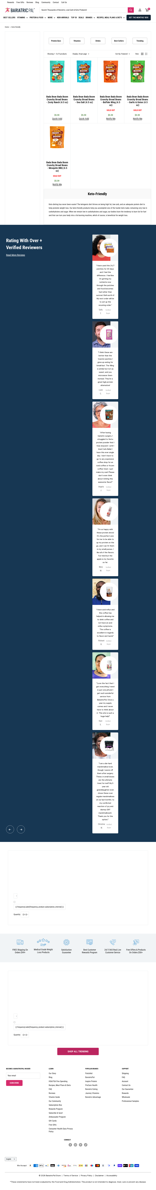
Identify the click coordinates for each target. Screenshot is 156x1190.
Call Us (64, 2)
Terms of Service (70, 1175)
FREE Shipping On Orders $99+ (20, 951)
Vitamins (77, 41)
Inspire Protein (91, 1081)
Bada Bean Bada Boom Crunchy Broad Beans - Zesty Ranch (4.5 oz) (57, 99)
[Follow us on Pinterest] (80, 1145)
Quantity (17, 914)
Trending (139, 41)
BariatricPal (90, 1077)
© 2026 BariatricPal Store (50, 1175)
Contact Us (126, 1085)
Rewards (10, 2)
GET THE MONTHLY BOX (138, 17)
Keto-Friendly (15, 27)
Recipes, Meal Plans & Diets (60, 1085)
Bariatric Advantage (93, 1097)
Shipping (125, 1073)
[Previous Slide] (10, 829)
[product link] (105, 277)
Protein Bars (56, 41)
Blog (37, 2)
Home (7, 27)
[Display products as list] (146, 54)
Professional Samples (130, 1101)
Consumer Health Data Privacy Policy (61, 1130)
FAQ (50, 1089)
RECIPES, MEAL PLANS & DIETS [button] (109, 17)
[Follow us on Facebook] (70, 1145)
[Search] (131, 10)
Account (125, 1081)
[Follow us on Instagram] (75, 1145)
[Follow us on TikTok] (85, 1145)
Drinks (98, 41)
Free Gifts (20, 2)
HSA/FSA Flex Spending (58, 1081)
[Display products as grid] (142, 54)
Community (45, 2)
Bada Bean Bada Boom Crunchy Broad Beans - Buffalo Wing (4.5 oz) (111, 101)
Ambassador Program (57, 1117)
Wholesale (126, 1097)
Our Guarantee (127, 1089)
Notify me (110, 118)
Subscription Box (55, 1105)
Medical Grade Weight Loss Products (43, 951)
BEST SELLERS (9, 17)
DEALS (81, 17)
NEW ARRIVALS (63, 17)
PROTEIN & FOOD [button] (36, 17)
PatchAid (88, 1073)
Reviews (30, 2)
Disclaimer (99, 1175)
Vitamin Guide (54, 1097)
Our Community (55, 1101)
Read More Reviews (15, 255)
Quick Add (57, 118)
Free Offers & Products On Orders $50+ (136, 951)
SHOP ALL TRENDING (78, 1051)
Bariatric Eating (91, 1089)
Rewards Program (56, 1109)
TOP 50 (74, 17)
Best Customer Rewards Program (89, 951)
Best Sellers (119, 41)
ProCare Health (91, 1085)
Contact (56, 2)
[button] (140, 10)
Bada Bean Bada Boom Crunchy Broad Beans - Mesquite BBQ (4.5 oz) (57, 166)
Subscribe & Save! (56, 1113)
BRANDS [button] (89, 17)
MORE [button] (50, 17)
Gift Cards (53, 1121)
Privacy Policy (86, 1175)
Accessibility (111, 1175)
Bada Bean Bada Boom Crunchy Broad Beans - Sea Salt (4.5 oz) (84, 99)
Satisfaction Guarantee (66, 951)
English (8, 1159)
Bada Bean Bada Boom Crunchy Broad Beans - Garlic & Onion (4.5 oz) (138, 101)
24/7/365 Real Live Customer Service (112, 951)
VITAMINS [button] (21, 17)
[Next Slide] (21, 829)
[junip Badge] (78, 1149)
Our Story (52, 1073)
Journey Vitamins (92, 1093)
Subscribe (16, 1083)
